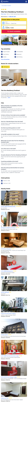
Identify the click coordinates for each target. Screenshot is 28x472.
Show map (3, 14)
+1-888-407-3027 (12, 16)
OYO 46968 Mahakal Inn (7, 271)
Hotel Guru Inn (4, 398)
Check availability (15, 31)
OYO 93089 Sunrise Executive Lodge (10, 356)
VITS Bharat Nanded (6, 249)
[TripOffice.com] (4, 1)
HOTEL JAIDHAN (5, 292)
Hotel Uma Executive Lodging (8, 313)
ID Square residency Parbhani (8, 227)
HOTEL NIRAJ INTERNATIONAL (8, 206)
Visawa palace (4, 334)
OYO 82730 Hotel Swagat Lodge (9, 377)
